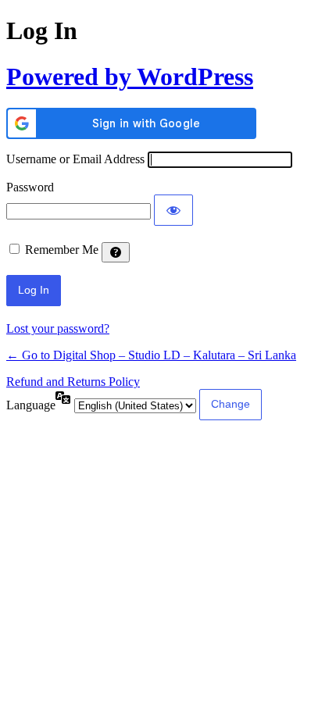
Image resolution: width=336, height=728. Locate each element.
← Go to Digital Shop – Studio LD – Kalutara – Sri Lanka (151, 355)
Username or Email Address (75, 159)
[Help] (116, 252)
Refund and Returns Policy (73, 381)
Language (30, 405)
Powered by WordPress (129, 76)
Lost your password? (57, 328)
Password (30, 187)
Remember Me (61, 249)
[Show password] (173, 210)
